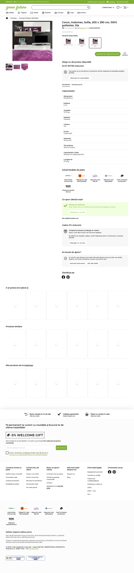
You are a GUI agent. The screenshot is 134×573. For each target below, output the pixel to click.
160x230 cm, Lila (82, 45)
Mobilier (48, 12)
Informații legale (94, 468)
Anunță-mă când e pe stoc (107, 54)
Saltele (11, 12)
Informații (66, 84)
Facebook (109, 472)
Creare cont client (32, 474)
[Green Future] (7, 18)
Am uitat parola (31, 487)
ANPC (89, 487)
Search (88, 7)
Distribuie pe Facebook (63, 277)
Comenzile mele (11, 477)
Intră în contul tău (32, 477)
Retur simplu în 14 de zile (40, 414)
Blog (68, 477)
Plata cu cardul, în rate (100, 414)
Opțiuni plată (77, 84)
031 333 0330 (123, 2)
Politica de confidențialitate (37, 455)
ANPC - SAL (91, 491)
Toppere (24, 12)
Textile (36, 12)
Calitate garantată (71, 414)
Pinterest (114, 472)
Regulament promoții (94, 472)
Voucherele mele (32, 484)
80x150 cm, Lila (68, 45)
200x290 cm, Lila (95, 45)
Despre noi (71, 474)
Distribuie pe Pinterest (68, 277)
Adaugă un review (77, 212)
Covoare (60, 12)
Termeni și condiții (93, 475)
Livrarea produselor (12, 480)
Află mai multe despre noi (73, 469)
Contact (112, 2)
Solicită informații (77, 263)
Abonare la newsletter (79, 78)
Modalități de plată (12, 484)
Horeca (83, 12)
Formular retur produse (55, 474)
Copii (72, 12)
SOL (88, 494)
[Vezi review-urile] (95, 32)
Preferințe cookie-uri (94, 484)
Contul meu (107, 7)
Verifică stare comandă (96, 2)
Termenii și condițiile (17, 455)
